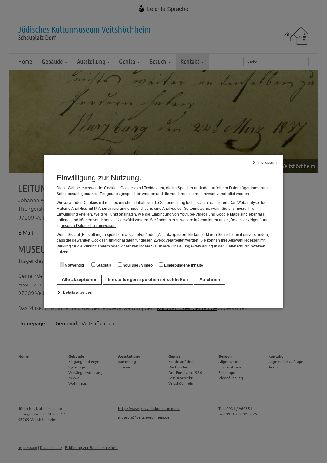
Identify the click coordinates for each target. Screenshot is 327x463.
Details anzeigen (77, 292)
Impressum (267, 162)
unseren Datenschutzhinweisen (88, 226)
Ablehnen (209, 279)
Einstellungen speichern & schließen (148, 279)
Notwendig (74, 265)
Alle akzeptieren (79, 279)
